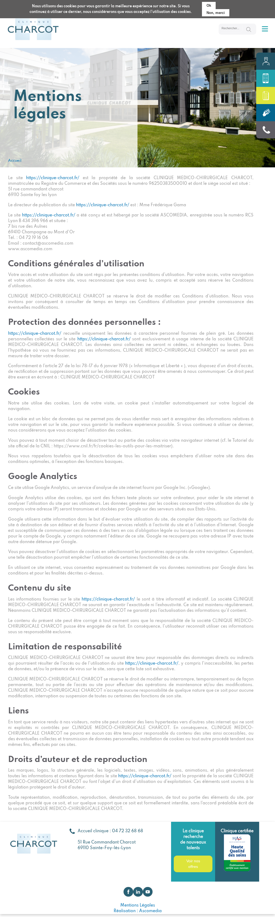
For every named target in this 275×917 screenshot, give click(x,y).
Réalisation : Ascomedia (138, 911)
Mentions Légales (137, 905)
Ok (209, 5)
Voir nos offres (193, 864)
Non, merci (216, 13)
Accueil (14, 161)
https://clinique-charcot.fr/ (52, 178)
